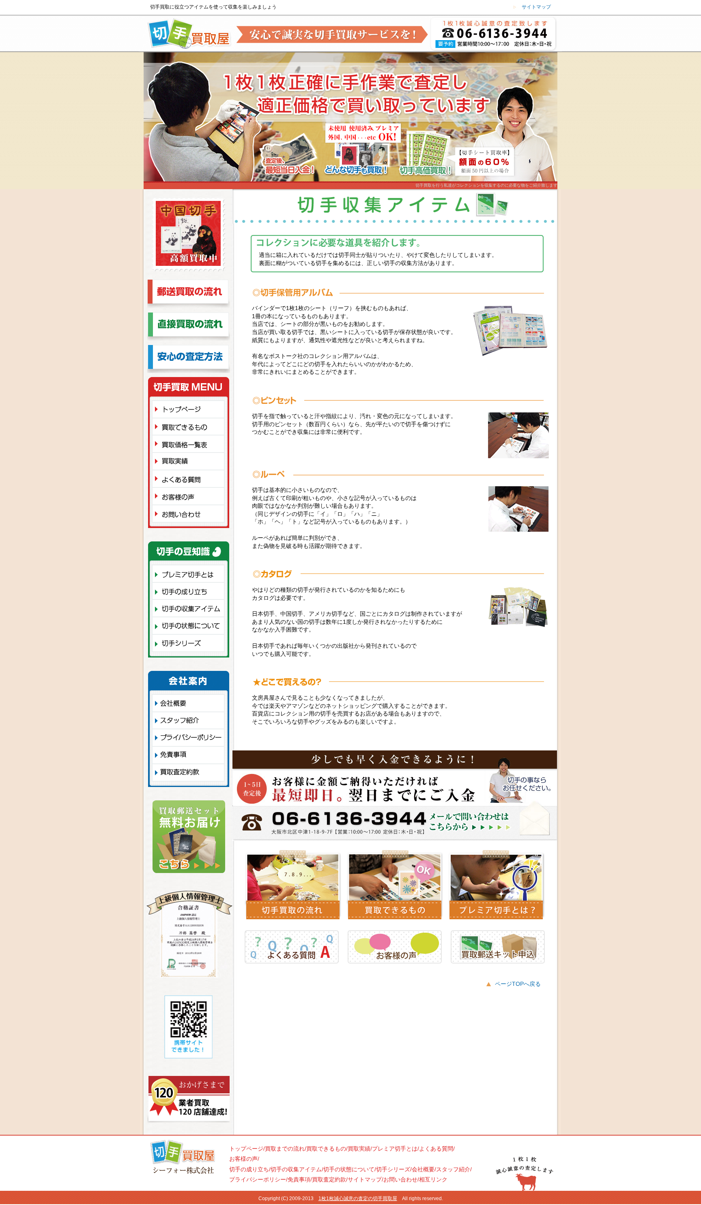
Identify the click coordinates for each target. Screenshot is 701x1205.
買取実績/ (360, 1148)
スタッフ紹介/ (454, 1169)
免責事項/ (300, 1179)
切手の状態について (190, 625)
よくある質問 (190, 478)
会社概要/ (424, 1169)
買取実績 (190, 461)
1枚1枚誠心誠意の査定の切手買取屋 (357, 1198)
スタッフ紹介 (188, 720)
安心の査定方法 (188, 361)
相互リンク (433, 1179)
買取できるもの (190, 426)
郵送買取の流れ (188, 296)
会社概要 (188, 702)
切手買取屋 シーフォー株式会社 (182, 1159)
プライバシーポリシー (188, 737)
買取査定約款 (188, 773)
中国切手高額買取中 (188, 238)
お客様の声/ (244, 1158)
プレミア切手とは (190, 573)
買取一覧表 (190, 443)
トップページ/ (247, 1148)
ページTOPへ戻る (518, 984)
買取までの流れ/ (285, 1148)
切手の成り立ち (190, 590)
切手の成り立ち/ (250, 1169)
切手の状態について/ (349, 1169)
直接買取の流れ (188, 328)
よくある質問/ (437, 1148)
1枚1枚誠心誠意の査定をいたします (495, 34)
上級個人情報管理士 (189, 936)
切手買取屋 (186, 34)
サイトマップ (536, 7)
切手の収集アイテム (190, 608)
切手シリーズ (190, 644)
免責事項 (188, 754)
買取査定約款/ (330, 1179)
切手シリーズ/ (394, 1169)
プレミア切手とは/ (395, 1148)
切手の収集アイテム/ (297, 1169)
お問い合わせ (190, 515)
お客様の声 (190, 496)
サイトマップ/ (365, 1179)
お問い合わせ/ (401, 1179)
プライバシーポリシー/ (258, 1179)
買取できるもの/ (327, 1148)
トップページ (190, 409)
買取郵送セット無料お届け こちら (189, 838)
